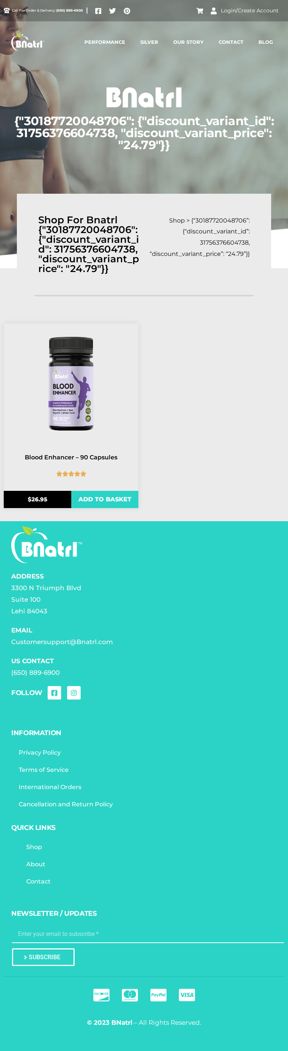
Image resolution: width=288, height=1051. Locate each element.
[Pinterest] (126, 10)
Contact (231, 42)
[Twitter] (112, 10)
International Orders (50, 787)
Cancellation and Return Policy (66, 804)
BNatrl (121, 1022)
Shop (34, 847)
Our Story (188, 42)
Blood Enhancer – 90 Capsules (71, 457)
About (35, 864)
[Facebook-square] (98, 10)
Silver (149, 42)
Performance (104, 42)
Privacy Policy (40, 752)
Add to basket (104, 499)
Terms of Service (44, 769)
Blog (265, 42)
